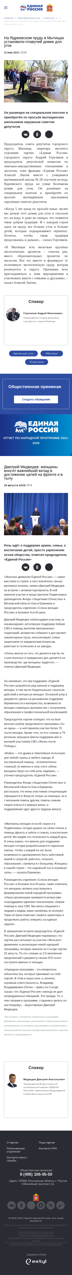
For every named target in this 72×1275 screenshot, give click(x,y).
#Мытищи (51, 353)
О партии (12, 1142)
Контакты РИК (48, 1148)
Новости (49, 18)
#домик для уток (23, 353)
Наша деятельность (28, 18)
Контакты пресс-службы (17, 1159)
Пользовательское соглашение (36, 1232)
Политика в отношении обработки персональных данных (36, 1239)
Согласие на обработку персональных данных (36, 1244)
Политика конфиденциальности (36, 1235)
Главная (8, 18)
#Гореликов (37, 362)
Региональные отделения (16, 1150)
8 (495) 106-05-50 (36, 1174)
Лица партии (47, 1142)
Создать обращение (36, 399)
